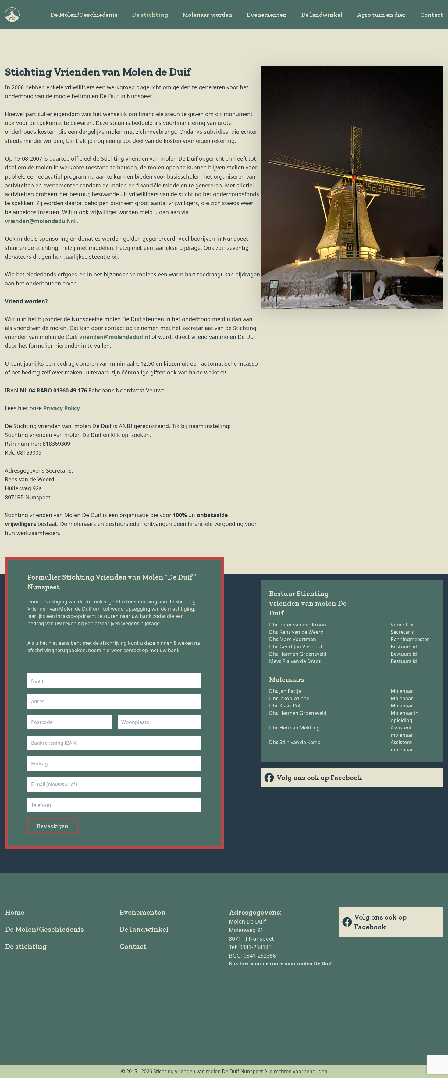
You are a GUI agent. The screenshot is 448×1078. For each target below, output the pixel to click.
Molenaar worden (207, 14)
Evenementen (267, 14)
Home (14, 912)
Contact (431, 14)
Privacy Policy (61, 408)
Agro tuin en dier (381, 14)
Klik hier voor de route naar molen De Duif (280, 963)
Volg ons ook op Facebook (319, 777)
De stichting (150, 14)
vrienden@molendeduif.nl (40, 221)
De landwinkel (322, 14)
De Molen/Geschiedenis (84, 14)
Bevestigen (53, 826)
